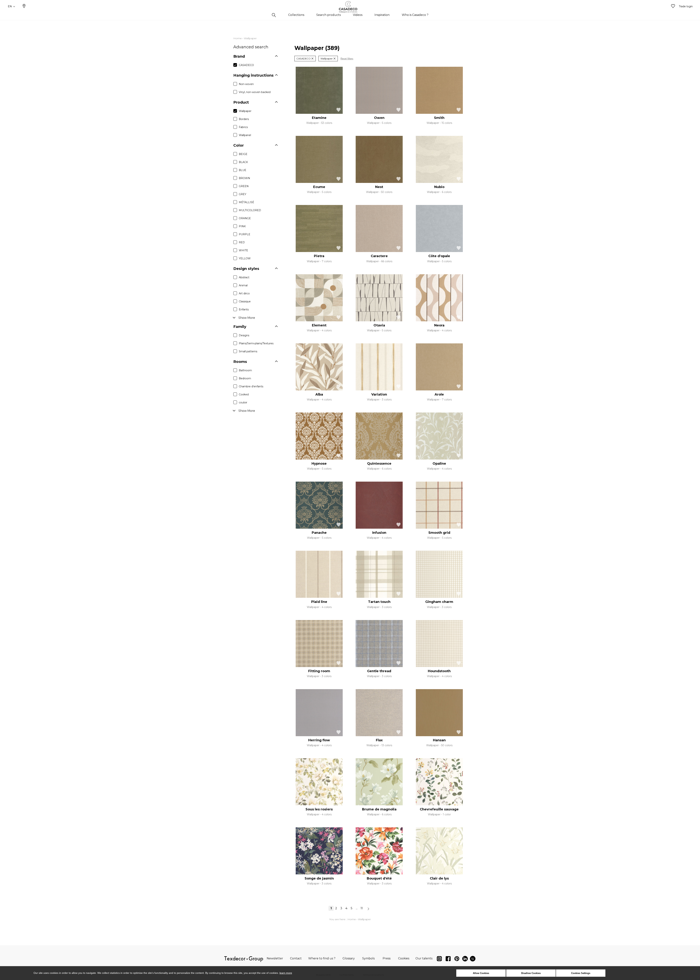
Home (237, 38)
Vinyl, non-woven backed (255, 92)
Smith (439, 118)
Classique (245, 301)
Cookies (403, 958)
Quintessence (379, 464)
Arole (439, 394)
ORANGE (245, 218)
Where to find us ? (321, 958)
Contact (296, 958)
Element (319, 325)
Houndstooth (439, 671)
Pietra (319, 256)
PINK (242, 226)
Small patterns (248, 351)
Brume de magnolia (379, 809)
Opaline (439, 464)
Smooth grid (439, 533)
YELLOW (245, 258)
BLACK (243, 162)
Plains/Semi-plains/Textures (256, 343)
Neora (439, 325)
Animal (243, 285)
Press (386, 958)
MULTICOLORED (250, 210)
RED (242, 242)
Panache (319, 533)
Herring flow (319, 740)
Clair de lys (439, 878)
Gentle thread (379, 671)
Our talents (423, 958)
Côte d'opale (439, 256)
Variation (379, 394)
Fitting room (319, 671)
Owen (379, 118)
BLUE (242, 170)
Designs (244, 335)
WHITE (243, 250)
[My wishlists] (673, 6)
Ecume (319, 187)
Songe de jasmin (319, 878)
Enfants (244, 309)
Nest (379, 187)
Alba (319, 394)
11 (362, 908)
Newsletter (275, 958)
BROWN (244, 178)
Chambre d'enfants (251, 386)
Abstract (244, 277)
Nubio (439, 187)
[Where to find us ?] (24, 6)
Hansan (439, 740)
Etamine (319, 118)
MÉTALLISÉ (246, 202)
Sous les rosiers (319, 809)
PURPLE (244, 234)
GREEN (244, 186)
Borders (244, 119)
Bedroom (245, 378)
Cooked (244, 394)
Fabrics (243, 127)
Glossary (349, 958)
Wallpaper (245, 111)
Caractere (379, 256)
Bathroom (245, 370)
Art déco (244, 293)
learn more (285, 972)
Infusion (379, 533)
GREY (242, 194)
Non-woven (246, 84)
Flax (379, 740)
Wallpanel (245, 135)
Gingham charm (439, 602)
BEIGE (243, 154)
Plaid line (319, 602)
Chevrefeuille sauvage (439, 809)
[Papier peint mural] (472, 959)
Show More (246, 317)
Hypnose (319, 464)
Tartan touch (379, 602)
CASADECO (246, 65)
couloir (243, 402)
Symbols (368, 958)
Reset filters (347, 58)
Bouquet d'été (379, 878)
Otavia (379, 325)
